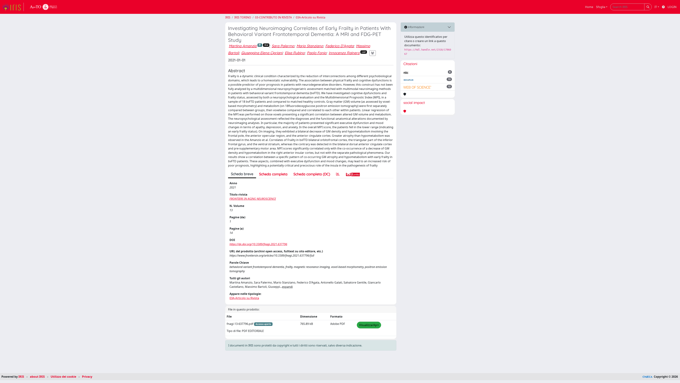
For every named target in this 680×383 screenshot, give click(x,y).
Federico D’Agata (339, 46)
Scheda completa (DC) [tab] (311, 174)
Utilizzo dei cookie (63, 377)
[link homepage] (13, 7)
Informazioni (415, 27)
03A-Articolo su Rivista (310, 17)
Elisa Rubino (295, 53)
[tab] (338, 174)
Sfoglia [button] (600, 7)
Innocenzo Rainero (344, 53)
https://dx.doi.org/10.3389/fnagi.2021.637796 (258, 244)
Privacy (87, 377)
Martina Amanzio (243, 46)
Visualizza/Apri (369, 325)
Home (589, 7)
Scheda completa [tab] (273, 174)
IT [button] (655, 7)
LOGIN (672, 7)
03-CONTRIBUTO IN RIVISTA (273, 17)
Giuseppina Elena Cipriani (261, 53)
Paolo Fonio (316, 53)
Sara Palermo (283, 46)
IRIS (227, 17)
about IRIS (37, 377)
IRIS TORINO (242, 17)
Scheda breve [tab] (242, 174)
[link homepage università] (44, 7)
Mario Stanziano (309, 46)
